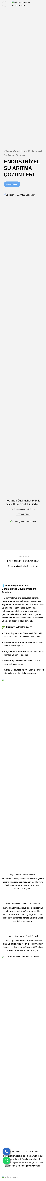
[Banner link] (23, 1177)
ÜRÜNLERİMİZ (12, 184)
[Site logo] (23, 4)
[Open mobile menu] (5, 4)
